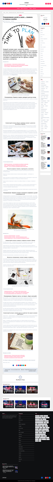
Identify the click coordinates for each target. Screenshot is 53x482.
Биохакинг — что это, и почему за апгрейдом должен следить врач (16, 166)
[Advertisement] (20, 116)
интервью (42, 112)
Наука (41, 53)
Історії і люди (21, 428)
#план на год (24, 22)
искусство (46, 112)
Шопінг (42, 75)
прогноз (48, 437)
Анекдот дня (43, 83)
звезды (42, 107)
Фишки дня (46, 102)
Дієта (41, 36)
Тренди (42, 67)
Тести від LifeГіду (43, 65)
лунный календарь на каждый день (45, 118)
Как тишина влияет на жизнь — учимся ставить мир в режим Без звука (16, 292)
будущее (37, 429)
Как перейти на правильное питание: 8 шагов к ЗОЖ (13, 357)
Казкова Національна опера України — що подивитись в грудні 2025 (43, 158)
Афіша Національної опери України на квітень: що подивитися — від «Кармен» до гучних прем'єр (44, 144)
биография (47, 427)
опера (42, 121)
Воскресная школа (38, 417)
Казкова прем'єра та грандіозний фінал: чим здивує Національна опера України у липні (9, 467)
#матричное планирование (18, 22)
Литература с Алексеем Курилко (44, 98)
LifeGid (26, 2)
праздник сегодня (43, 123)
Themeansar (33, 480)
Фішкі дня (42, 73)
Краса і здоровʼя (21, 432)
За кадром (44, 419)
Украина (42, 102)
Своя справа (42, 61)
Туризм (42, 69)
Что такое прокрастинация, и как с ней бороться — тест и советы (15, 293)
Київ (19, 430)
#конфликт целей (11, 22)
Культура (34, 8)
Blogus (28, 480)
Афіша (31, 8)
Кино (44, 96)
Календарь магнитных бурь (39, 422)
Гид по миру (42, 86)
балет (44, 427)
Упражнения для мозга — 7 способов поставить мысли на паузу (15, 291)
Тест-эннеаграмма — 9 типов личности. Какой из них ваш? (14, 64)
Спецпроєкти (43, 63)
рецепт (42, 126)
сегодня (42, 128)
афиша (41, 427)
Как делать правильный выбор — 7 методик (12, 235)
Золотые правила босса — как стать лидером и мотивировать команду (16, 238)
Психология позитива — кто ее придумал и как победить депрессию (16, 164)
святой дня (46, 126)
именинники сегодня (45, 429)
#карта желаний (6, 22)
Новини (18, 8)
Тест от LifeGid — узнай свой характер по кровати (13, 66)
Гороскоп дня (43, 88)
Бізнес (42, 32)
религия (37, 439)
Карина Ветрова (31, 390)
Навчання (42, 51)
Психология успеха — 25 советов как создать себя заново (14, 355)
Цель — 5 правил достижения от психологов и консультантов (15, 165)
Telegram (18, 360)
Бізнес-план (42, 34)
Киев (41, 96)
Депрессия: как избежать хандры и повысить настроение (14, 356)
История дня (43, 93)
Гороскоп (47, 86)
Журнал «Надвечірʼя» (24, 8)
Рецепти (42, 59)
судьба (46, 128)
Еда (46, 88)
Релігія (42, 57)
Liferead (47, 81)
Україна (42, 71)
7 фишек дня (43, 81)
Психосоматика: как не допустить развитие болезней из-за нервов (16, 65)
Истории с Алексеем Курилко (45, 91)
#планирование (28, 22)
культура (46, 114)
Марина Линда (8, 21)
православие (46, 121)
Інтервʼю (42, 40)
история (42, 114)
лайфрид (44, 432)
